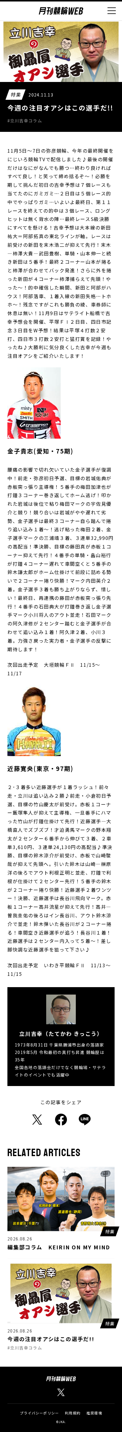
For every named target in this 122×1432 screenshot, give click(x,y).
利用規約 (73, 1412)
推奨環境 (94, 1412)
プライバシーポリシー (39, 1412)
